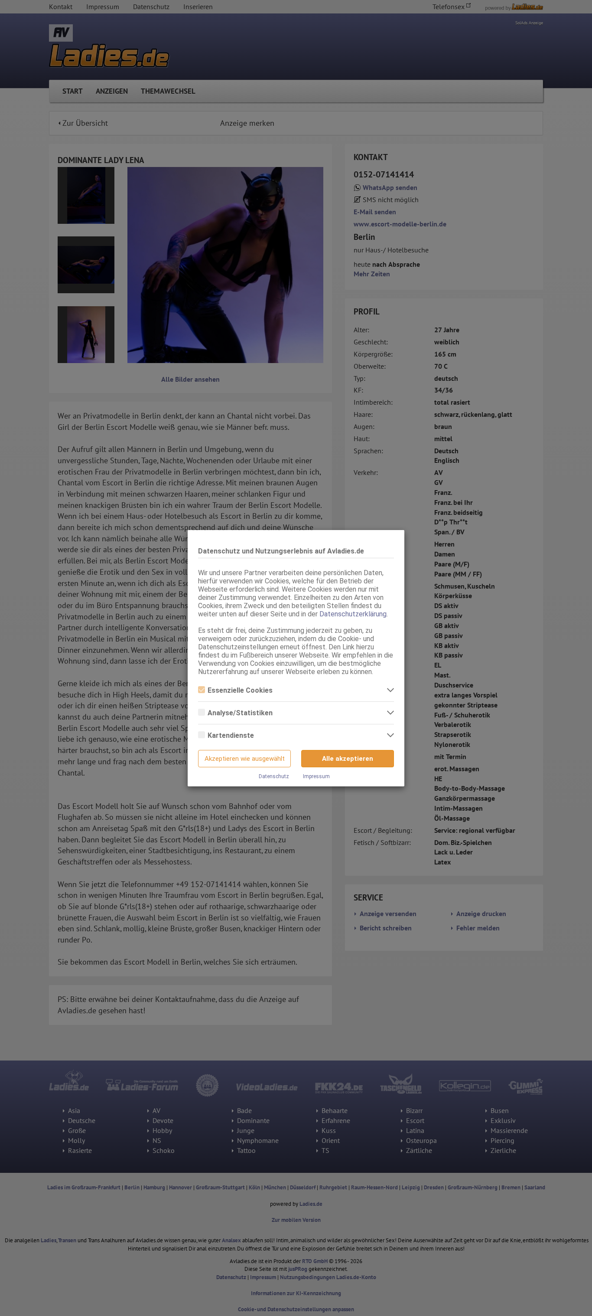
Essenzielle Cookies (240, 690)
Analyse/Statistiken (240, 713)
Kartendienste (231, 735)
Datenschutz (274, 776)
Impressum (316, 776)
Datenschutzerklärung (353, 614)
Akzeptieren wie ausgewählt (245, 759)
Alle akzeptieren (347, 759)
